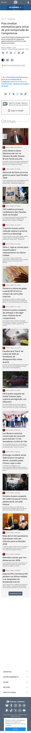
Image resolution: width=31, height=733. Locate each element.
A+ (7, 60)
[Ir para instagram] (15, 705)
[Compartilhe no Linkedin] (11, 53)
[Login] (28, 2)
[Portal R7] (15, 2)
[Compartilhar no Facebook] (7, 53)
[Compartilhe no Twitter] (3, 53)
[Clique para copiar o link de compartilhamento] (23, 53)
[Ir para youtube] (24, 710)
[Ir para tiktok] (11, 710)
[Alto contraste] (3, 60)
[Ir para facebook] (11, 705)
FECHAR (15, 729)
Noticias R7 (4, 19)
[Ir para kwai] (20, 705)
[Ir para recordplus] (7, 710)
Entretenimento (11, 677)
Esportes (7, 672)
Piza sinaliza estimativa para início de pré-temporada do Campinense (14, 79)
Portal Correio (11, 19)
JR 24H (5, 682)
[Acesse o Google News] (19, 53)
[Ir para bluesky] (7, 705)
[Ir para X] (15, 710)
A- (12, 60)
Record (6, 687)
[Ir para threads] (24, 705)
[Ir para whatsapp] (20, 710)
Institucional (9, 692)
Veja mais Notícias (15, 593)
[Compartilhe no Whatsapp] (15, 53)
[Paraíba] (15, 7)
